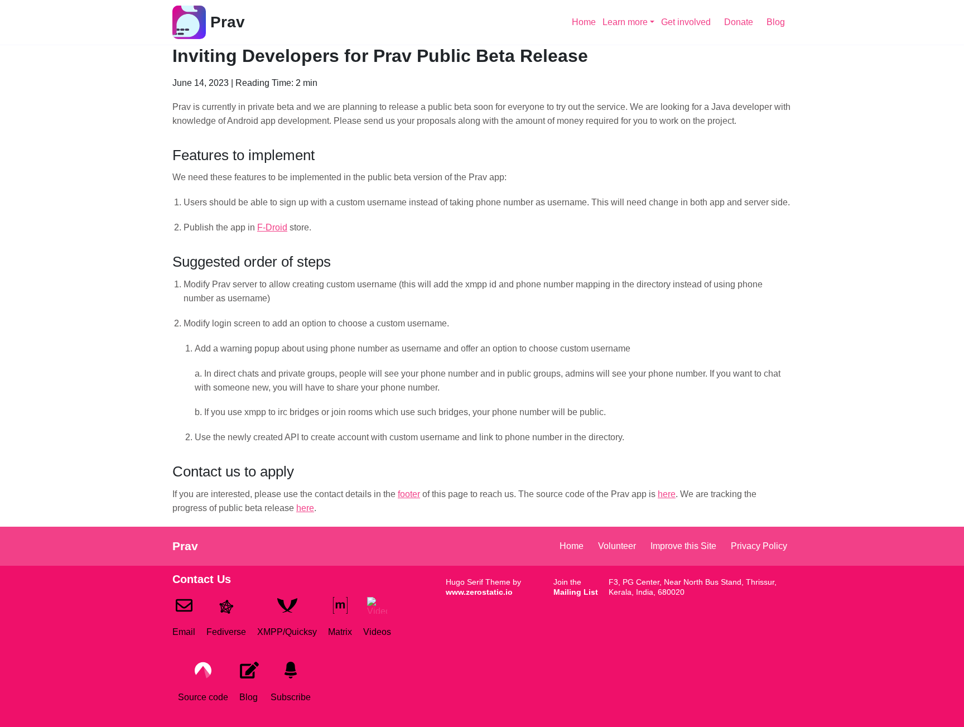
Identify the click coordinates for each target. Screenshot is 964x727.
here (667, 494)
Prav (227, 22)
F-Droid (272, 227)
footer (409, 494)
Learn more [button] (625, 22)
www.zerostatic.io (479, 592)
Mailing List (575, 592)
